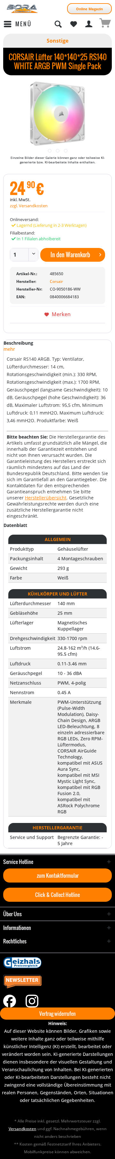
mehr (9, 349)
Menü (23, 24)
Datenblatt (15, 525)
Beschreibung (18, 343)
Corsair (56, 281)
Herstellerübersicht (45, 498)
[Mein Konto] (89, 24)
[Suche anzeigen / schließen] (57, 24)
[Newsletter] (57, 981)
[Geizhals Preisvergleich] (57, 962)
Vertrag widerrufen (57, 1013)
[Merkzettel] (73, 24)
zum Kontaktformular (58, 875)
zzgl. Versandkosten (29, 206)
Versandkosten (22, 1128)
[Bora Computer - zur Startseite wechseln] (22, 8)
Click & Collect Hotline (57, 895)
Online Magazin (89, 8)
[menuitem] (17, 24)
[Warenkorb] (104, 24)
